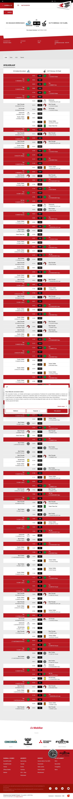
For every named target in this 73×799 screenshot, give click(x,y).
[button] (18, 5)
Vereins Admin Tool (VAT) (44, 761)
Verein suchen (41, 769)
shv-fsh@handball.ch (18, 796)
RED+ (56, 761)
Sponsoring (23, 761)
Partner (5, 766)
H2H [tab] (16, 57)
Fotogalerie (57, 766)
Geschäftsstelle (7, 761)
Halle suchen (41, 766)
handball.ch (8, 5)
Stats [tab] (11, 57)
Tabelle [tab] (22, 57)
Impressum (51, 796)
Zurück (9, 12)
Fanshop (22, 769)
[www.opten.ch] (68, 796)
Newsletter (57, 764)
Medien (5, 772)
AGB (63, 796)
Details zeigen (61, 406)
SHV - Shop (23, 772)
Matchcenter (25, 5)
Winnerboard (41, 772)
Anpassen (35, 410)
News (56, 769)
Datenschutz (58, 796)
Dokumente (40, 764)
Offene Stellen (7, 769)
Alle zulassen (57, 410)
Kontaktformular (7, 764)
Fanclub (22, 764)
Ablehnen (15, 410)
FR (55, 1)
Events (22, 766)
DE (52, 1)
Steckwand (23, 775)
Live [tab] (6, 57)
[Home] (2, 1)
